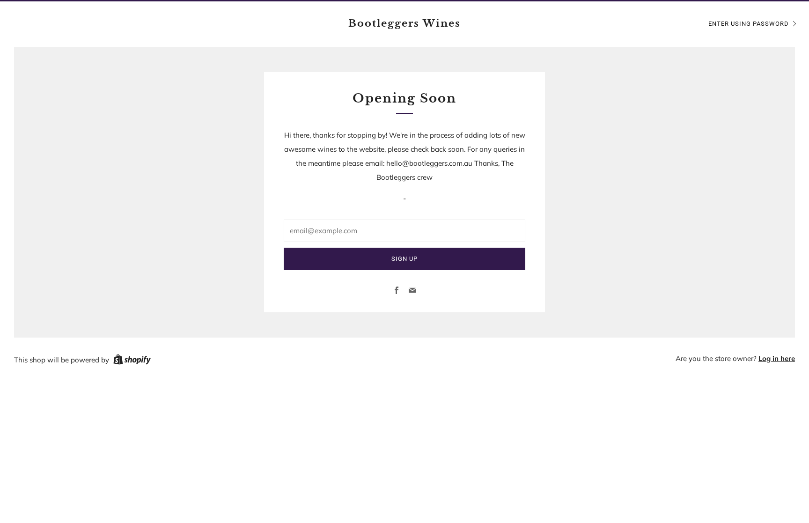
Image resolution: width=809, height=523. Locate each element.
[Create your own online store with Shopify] (132, 361)
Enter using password (748, 23)
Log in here (776, 358)
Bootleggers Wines (404, 23)
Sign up (404, 258)
